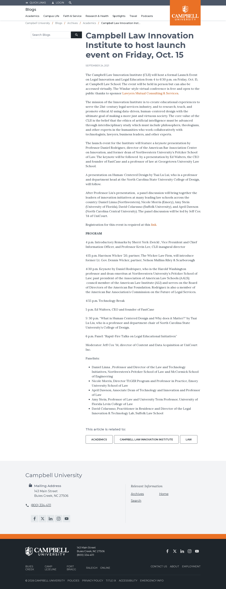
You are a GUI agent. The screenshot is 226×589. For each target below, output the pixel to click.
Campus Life (51, 16)
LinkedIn (50, 518)
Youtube (66, 518)
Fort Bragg (71, 568)
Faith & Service (72, 16)
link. (153, 225)
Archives (137, 494)
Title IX (111, 580)
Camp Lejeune (50, 568)
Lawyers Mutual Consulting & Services (150, 93)
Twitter (42, 518)
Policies (73, 580)
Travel (133, 16)
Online (105, 567)
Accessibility (128, 580)
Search (70, 3)
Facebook (34, 518)
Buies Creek (29, 568)
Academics (32, 16)
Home (164, 494)
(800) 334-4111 (41, 505)
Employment (191, 566)
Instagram (58, 518)
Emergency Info (152, 580)
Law (189, 439)
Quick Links (35, 2)
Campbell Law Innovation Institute (146, 439)
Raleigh (91, 567)
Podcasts (147, 16)
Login (58, 2)
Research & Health (97, 16)
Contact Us (159, 566)
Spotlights (119, 16)
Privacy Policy (92, 580)
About (174, 566)
